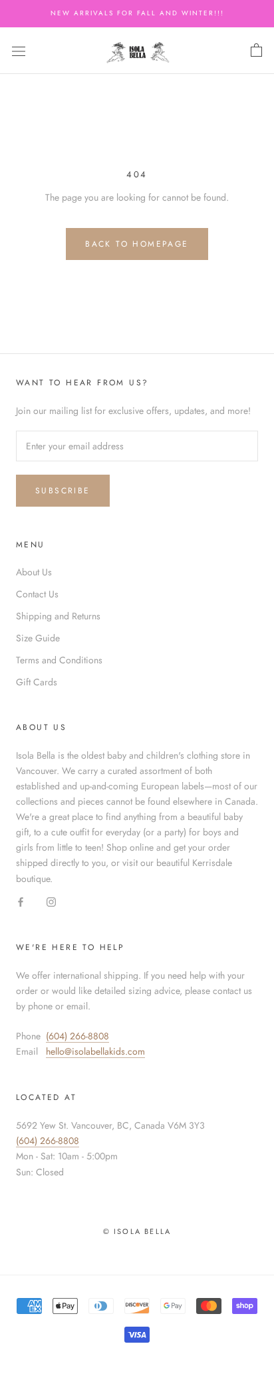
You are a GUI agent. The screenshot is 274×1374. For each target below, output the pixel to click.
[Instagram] (51, 901)
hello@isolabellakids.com (95, 1051)
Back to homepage (136, 244)
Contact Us (37, 594)
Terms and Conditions (59, 660)
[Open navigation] (18, 50)
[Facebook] (20, 901)
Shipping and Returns (58, 616)
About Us (34, 572)
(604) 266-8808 (77, 1036)
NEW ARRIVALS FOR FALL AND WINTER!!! (137, 13)
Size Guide (38, 638)
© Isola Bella (137, 1231)
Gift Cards (36, 682)
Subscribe (62, 491)
